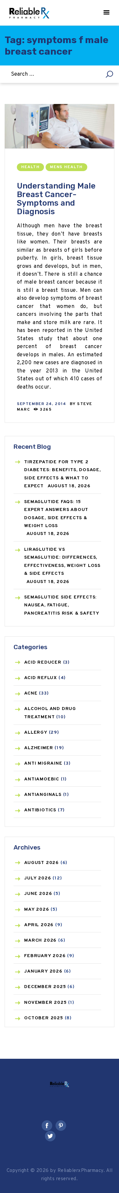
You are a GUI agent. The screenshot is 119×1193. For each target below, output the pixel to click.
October (43, 1018)
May (36, 909)
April (39, 925)
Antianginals (42, 795)
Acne (30, 693)
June (38, 894)
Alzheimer (38, 748)
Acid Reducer (42, 662)
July (37, 878)
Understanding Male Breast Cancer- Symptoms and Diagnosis (56, 199)
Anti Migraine (43, 763)
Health (30, 167)
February (44, 956)
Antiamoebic (41, 779)
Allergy (35, 732)
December (45, 987)
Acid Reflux (40, 678)
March (40, 940)
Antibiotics (40, 810)
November (45, 1002)
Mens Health (66, 167)
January (43, 971)
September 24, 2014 (41, 404)
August (41, 863)
